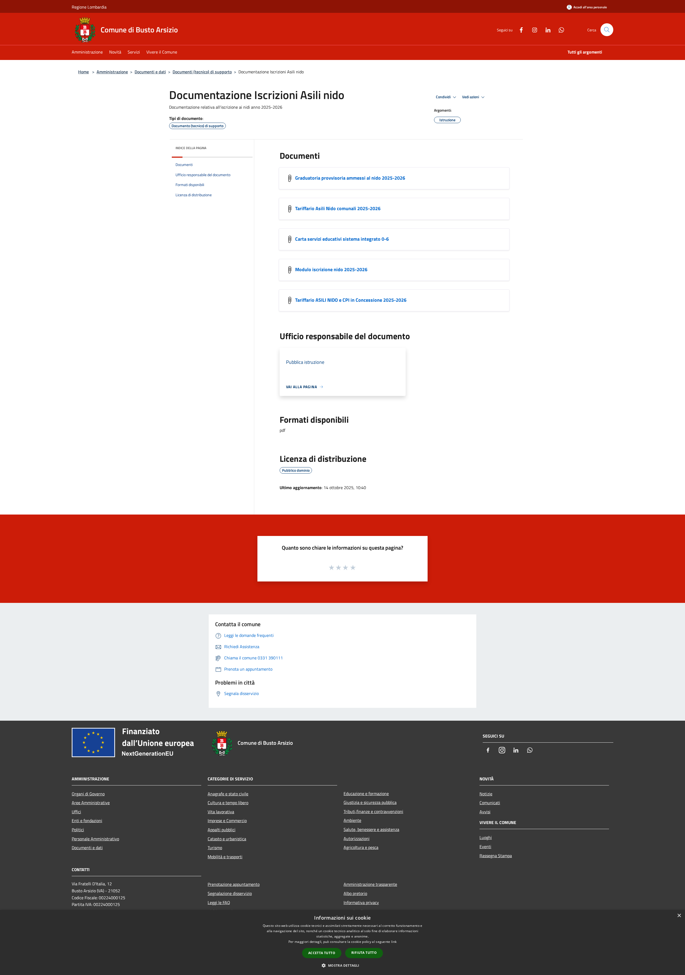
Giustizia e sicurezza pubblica (370, 802)
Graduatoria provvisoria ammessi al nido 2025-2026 (350, 177)
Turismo (215, 847)
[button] (342, 965)
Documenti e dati (150, 72)
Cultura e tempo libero (228, 802)
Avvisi (485, 811)
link (394, 941)
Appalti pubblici (221, 829)
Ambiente (352, 820)
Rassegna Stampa (496, 855)
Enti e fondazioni (87, 820)
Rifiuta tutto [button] (364, 952)
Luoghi (486, 837)
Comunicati (490, 802)
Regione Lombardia (89, 7)
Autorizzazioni (357, 838)
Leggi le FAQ (219, 902)
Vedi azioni (471, 97)
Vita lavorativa (221, 811)
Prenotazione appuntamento (234, 884)
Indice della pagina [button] (191, 147)
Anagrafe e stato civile (228, 794)
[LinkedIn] (546, 29)
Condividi (443, 97)
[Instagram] (532, 29)
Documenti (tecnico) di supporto (202, 72)
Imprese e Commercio (227, 820)
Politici (78, 829)
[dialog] (342, 942)
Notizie (486, 794)
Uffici (76, 811)
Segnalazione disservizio (230, 893)
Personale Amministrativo (95, 839)
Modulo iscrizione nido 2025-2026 (331, 269)
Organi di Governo (88, 794)
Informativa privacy (361, 902)
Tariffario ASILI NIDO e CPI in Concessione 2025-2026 (350, 299)
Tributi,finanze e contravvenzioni (373, 811)
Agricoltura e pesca (361, 847)
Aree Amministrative (91, 802)
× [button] (679, 916)
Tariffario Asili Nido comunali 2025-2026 (337, 208)
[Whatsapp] (559, 29)
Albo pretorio (355, 893)
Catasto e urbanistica (227, 839)
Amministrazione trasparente (370, 884)
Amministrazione (112, 72)
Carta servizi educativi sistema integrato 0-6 (342, 238)
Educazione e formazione (366, 793)
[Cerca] (606, 29)
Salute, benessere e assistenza (371, 829)
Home (83, 72)
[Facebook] (519, 29)
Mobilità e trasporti (225, 856)
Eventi (485, 846)
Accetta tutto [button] (321, 953)
